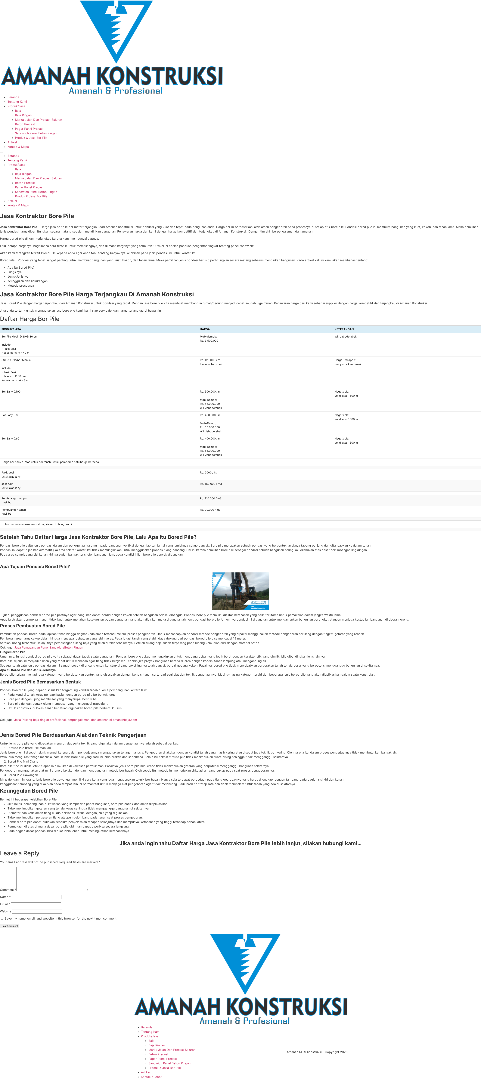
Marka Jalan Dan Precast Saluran (38, 120)
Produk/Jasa (16, 106)
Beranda (13, 97)
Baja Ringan (23, 115)
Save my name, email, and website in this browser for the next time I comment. (61, 918)
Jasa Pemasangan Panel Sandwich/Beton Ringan (48, 647)
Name (5, 897)
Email (5, 904)
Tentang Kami (17, 101)
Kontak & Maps (18, 147)
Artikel (12, 142)
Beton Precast (25, 124)
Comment (8, 890)
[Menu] (1, 152)
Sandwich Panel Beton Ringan (36, 133)
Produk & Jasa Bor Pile (31, 138)
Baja (18, 111)
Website (5, 911)
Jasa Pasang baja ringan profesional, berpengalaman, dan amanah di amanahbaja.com (75, 720)
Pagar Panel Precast (29, 129)
